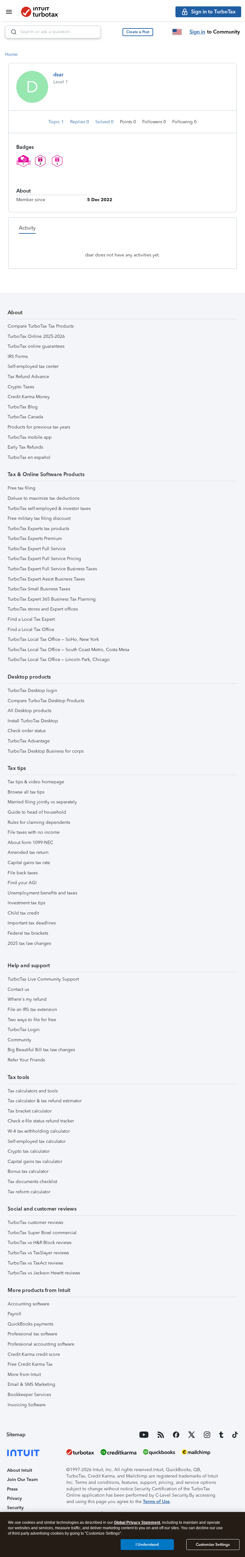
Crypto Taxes (21, 387)
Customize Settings (213, 1544)
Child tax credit (23, 913)
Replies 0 (80, 122)
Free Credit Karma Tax (30, 1364)
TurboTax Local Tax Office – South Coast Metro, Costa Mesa (68, 649)
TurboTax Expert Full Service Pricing (44, 558)
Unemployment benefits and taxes (42, 893)
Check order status (27, 730)
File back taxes (23, 873)
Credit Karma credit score (34, 1354)
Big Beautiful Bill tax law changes (41, 1049)
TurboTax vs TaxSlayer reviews (38, 1253)
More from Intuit (24, 1374)
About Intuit (19, 1470)
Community (19, 1040)
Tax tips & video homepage (36, 782)
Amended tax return (28, 852)
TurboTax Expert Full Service (37, 548)
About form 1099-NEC (30, 842)
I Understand (147, 1544)
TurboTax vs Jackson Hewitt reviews (44, 1273)
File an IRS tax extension (32, 1009)
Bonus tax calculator (28, 1171)
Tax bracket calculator (30, 1111)
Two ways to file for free (32, 1019)
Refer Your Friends (26, 1060)
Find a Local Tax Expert (31, 619)
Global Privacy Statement (137, 1522)
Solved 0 (105, 122)
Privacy (14, 1498)
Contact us (18, 989)
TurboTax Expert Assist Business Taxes (46, 579)
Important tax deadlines (32, 923)
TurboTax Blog (23, 407)
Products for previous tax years (39, 427)
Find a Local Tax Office (31, 629)
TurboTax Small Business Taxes (39, 589)
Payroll (14, 1314)
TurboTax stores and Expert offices (43, 609)
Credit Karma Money (29, 396)
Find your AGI (22, 882)
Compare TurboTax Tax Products (41, 326)
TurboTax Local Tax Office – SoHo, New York (53, 639)
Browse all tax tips (26, 792)
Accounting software (28, 1304)
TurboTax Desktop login (32, 690)
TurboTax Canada (25, 417)
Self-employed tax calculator (37, 1141)
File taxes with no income (34, 832)
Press (12, 1489)
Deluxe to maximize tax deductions (43, 498)
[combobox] (53, 32)
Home (11, 54)
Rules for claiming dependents (39, 822)
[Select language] (177, 32)
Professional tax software (32, 1334)
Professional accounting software (41, 1344)
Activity (27, 228)
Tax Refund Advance (28, 376)
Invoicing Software (27, 1405)
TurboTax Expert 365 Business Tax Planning (52, 599)
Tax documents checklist (32, 1181)
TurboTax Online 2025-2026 (36, 336)
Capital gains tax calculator (35, 1161)
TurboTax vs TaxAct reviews (35, 1263)
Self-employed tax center (33, 366)
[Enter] (11, 32)
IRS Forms (18, 356)
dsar (58, 75)
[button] (137, 32)
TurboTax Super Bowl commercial (42, 1232)
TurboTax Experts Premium (35, 538)
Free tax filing (21, 488)
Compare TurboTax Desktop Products (46, 700)
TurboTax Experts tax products (38, 528)
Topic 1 (56, 122)
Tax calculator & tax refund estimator (45, 1101)
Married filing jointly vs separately (42, 802)
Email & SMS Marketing (31, 1384)
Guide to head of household (37, 812)
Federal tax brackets (28, 933)
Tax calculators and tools (33, 1091)
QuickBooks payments (30, 1324)
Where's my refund (27, 999)
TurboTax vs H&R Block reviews (39, 1242)
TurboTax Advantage (29, 741)
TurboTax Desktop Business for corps (46, 751)
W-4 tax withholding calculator (39, 1131)
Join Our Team (22, 1479)
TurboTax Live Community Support (43, 979)
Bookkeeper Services (29, 1394)
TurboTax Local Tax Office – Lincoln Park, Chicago (59, 659)
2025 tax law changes (29, 943)
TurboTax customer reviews (35, 1222)
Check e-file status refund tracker (41, 1121)
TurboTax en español (29, 457)
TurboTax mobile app (30, 437)
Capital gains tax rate (29, 862)
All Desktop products (29, 710)
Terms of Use (156, 1501)
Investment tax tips (26, 903)
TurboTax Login (24, 1029)
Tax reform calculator (29, 1192)
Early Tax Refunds (25, 447)
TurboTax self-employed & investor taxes (49, 508)
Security (15, 1507)
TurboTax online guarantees (36, 346)
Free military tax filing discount (39, 518)
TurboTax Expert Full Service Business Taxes (52, 569)
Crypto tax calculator (29, 1151)
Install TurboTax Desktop (33, 721)
